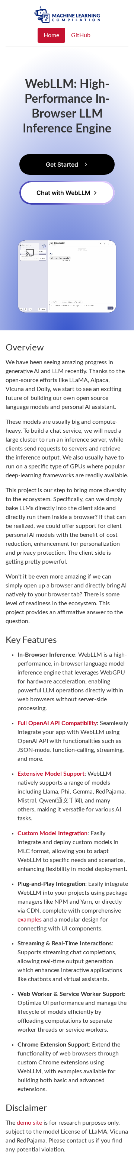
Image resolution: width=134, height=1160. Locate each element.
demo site (29, 1123)
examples (29, 920)
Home (51, 35)
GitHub (80, 35)
